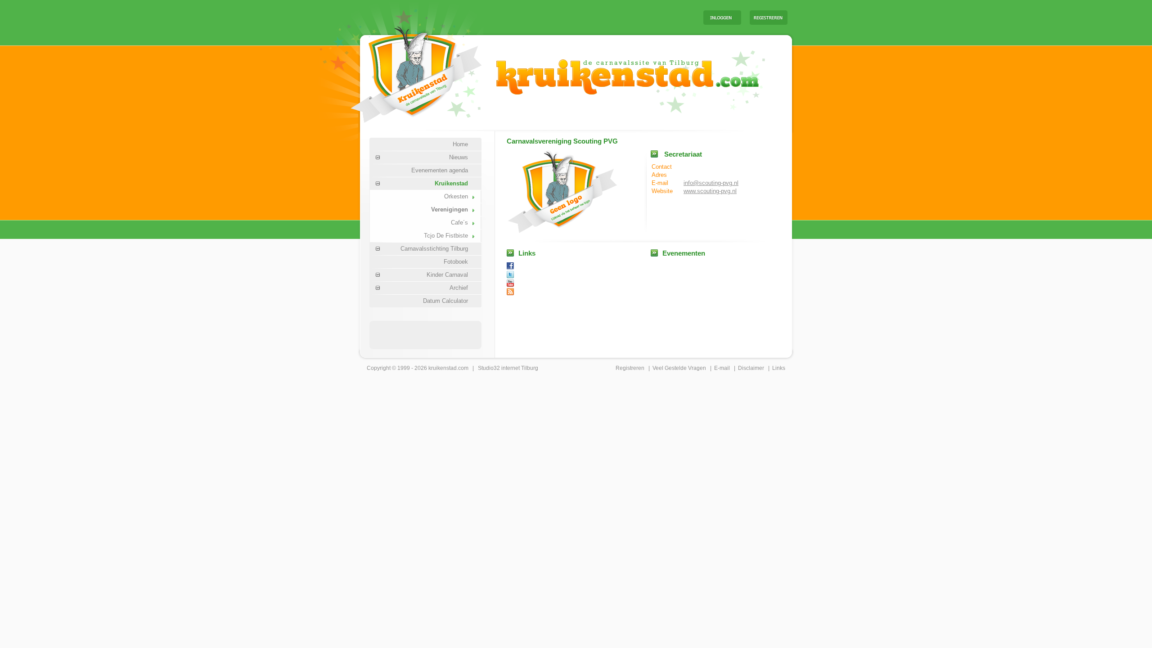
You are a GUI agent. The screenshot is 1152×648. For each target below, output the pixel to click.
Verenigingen (449, 209)
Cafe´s (459, 222)
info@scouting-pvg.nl (711, 183)
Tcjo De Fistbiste (446, 235)
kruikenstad (442, 368)
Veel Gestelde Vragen (679, 368)
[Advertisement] (584, 17)
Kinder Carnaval (447, 274)
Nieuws (458, 157)
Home (460, 144)
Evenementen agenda (439, 170)
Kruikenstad (451, 183)
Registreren (630, 368)
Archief (459, 287)
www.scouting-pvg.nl (710, 191)
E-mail (722, 368)
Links (778, 368)
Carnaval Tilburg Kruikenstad (401, 71)
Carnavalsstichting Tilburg (434, 248)
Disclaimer (751, 368)
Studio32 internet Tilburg (508, 368)
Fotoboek (456, 261)
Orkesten (456, 196)
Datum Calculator (445, 300)
